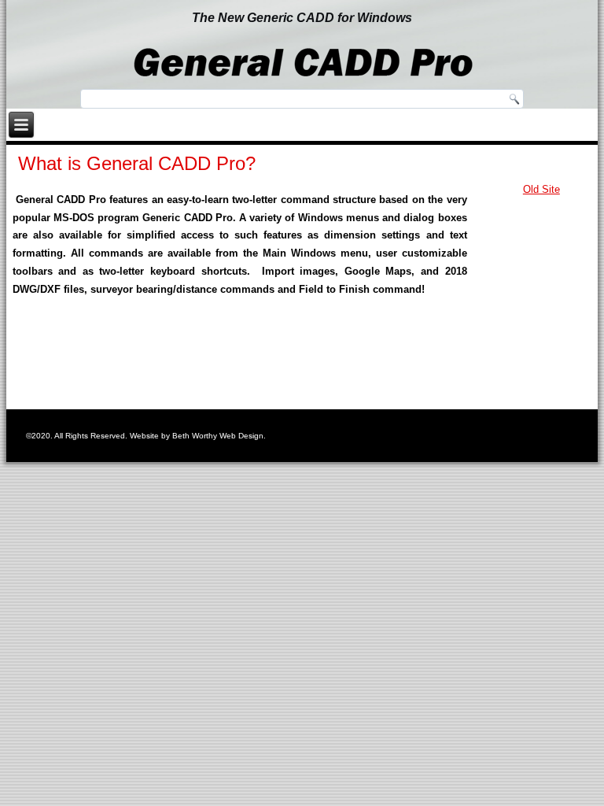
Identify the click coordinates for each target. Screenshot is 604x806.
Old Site (541, 189)
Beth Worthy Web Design (217, 435)
